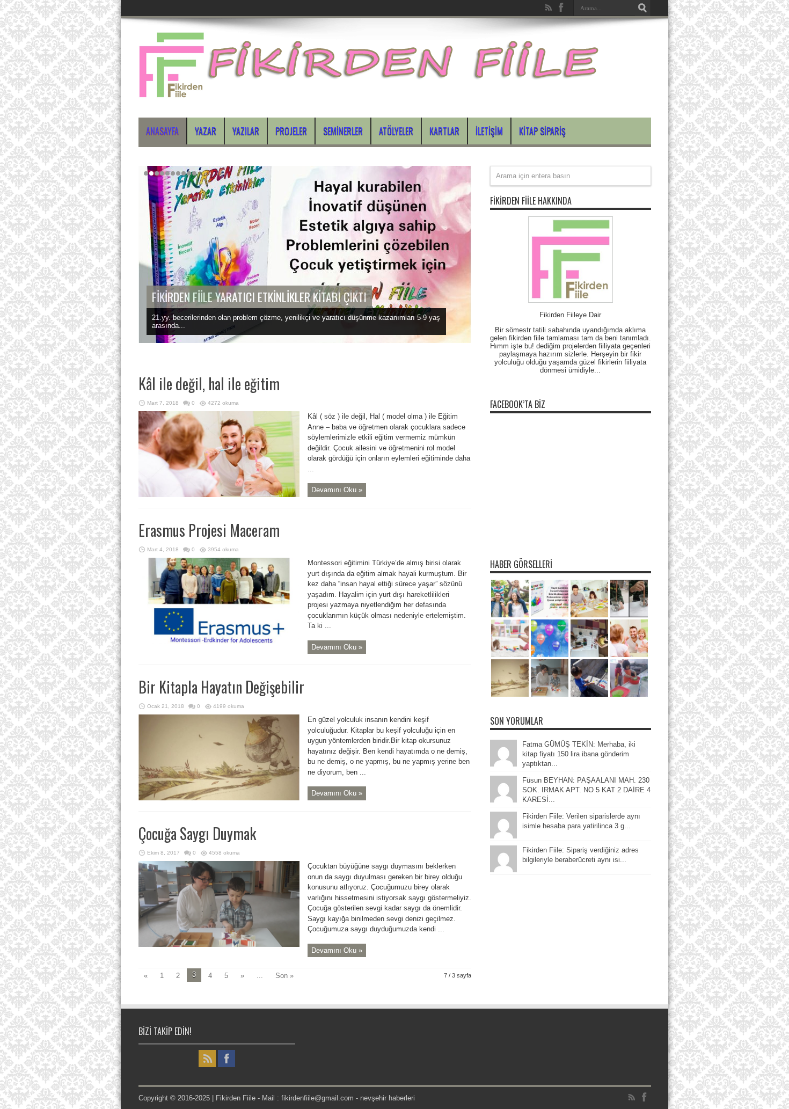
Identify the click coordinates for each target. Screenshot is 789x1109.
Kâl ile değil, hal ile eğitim (209, 384)
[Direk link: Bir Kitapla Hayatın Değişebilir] (218, 798)
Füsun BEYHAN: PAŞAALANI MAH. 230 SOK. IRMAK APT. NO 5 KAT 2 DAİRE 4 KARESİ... (586, 790)
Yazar (205, 131)
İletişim (489, 131)
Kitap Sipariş (542, 131)
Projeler (291, 131)
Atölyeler (396, 131)
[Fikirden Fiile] (369, 91)
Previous (460, 177)
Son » (284, 976)
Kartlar (444, 131)
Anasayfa (162, 131)
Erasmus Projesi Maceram (209, 530)
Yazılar (245, 131)
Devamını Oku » (336, 490)
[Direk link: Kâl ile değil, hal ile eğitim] (218, 495)
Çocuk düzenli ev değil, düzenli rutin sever (241, 296)
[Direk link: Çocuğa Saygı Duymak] (218, 944)
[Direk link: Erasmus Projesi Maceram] (218, 641)
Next (460, 194)
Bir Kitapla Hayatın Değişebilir (221, 687)
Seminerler (343, 131)
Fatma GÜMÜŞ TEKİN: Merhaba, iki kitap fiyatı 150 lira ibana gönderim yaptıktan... (578, 754)
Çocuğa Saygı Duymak (197, 833)
